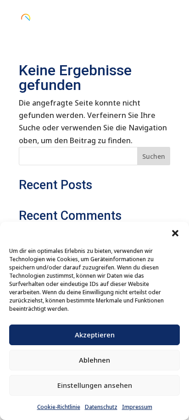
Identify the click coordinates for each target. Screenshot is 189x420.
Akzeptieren (95, 334)
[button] (175, 233)
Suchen (153, 156)
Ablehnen (94, 359)
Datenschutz (101, 407)
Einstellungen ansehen (94, 385)
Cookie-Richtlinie (58, 407)
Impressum (137, 407)
